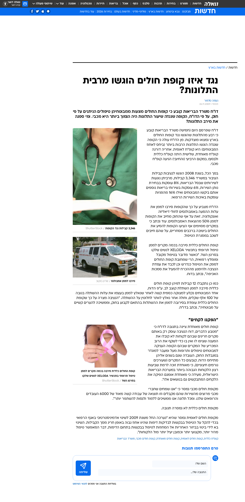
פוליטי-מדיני (139, 12)
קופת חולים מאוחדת (168, 439)
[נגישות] (5, 4)
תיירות (100, 3)
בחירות (171, 3)
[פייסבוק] (32, 11)
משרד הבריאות (126, 439)
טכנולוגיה (86, 3)
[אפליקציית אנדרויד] (48, 11)
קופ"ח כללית (211, 439)
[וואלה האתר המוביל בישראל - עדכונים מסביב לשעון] (211, 4)
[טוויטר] (37, 11)
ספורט (184, 3)
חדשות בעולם (122, 12)
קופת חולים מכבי (145, 439)
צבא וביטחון (173, 12)
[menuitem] (194, 4)
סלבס (146, 3)
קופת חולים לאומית (192, 439)
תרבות (158, 3)
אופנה (72, 3)
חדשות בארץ (156, 12)
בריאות (113, 3)
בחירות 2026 (104, 12)
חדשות (197, 3)
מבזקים (186, 12)
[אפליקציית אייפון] (42, 11)
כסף (135, 3)
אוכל (125, 3)
